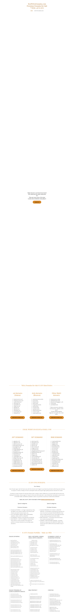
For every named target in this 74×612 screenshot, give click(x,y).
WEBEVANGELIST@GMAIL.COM (37, 417)
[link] (37, 8)
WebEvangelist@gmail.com (47, 499)
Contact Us (37, 202)
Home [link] (32, 10)
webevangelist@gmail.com (17, 470)
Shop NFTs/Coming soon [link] (38, 10)
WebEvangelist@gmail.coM (17, 417)
